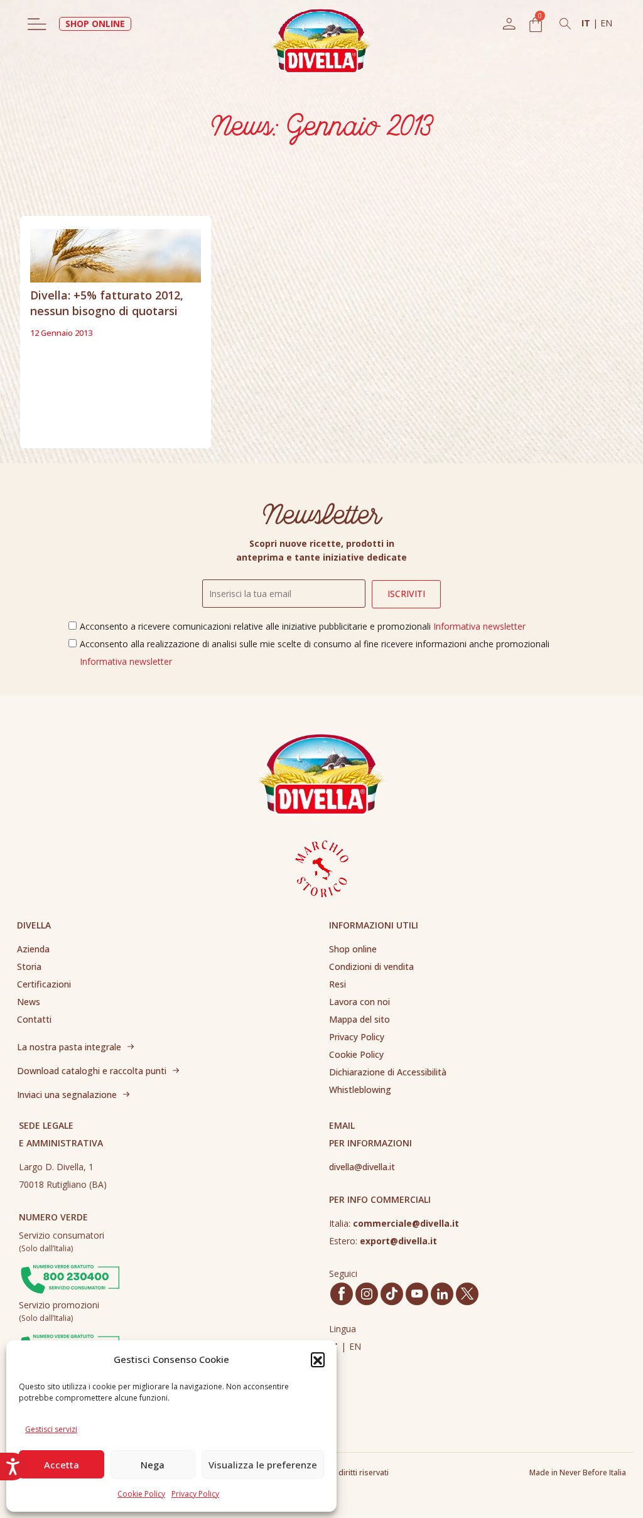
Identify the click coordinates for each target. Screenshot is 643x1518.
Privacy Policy (195, 1493)
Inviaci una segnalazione (67, 1095)
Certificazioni (44, 984)
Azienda (33, 949)
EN (606, 23)
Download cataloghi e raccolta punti (91, 1071)
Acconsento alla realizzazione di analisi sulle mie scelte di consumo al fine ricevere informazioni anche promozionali (314, 652)
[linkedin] (442, 1294)
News (28, 1002)
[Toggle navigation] (37, 23)
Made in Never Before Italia (577, 1472)
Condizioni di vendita (371, 966)
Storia (29, 966)
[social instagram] (366, 1294)
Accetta (61, 1464)
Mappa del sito (359, 1019)
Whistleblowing (360, 1089)
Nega (153, 1464)
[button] (317, 1359)
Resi (337, 984)
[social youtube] (417, 1293)
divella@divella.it (362, 1167)
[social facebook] (341, 1293)
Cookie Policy (141, 1493)
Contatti (34, 1019)
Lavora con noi (359, 1002)
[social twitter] (467, 1294)
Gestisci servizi (51, 1429)
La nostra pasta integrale (69, 1047)
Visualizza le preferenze (262, 1464)
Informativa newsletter (479, 626)
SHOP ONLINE (95, 24)
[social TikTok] (391, 1293)
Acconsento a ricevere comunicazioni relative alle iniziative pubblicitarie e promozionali (303, 626)
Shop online (353, 949)
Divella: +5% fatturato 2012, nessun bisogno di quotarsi (106, 303)
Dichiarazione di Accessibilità (387, 1072)
